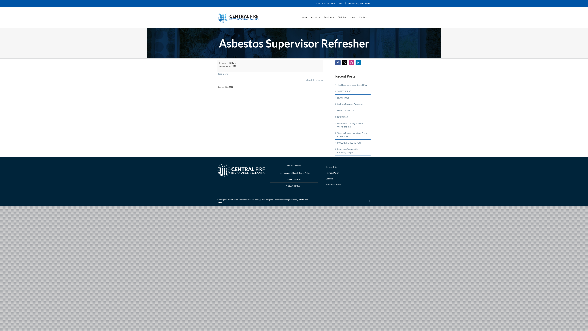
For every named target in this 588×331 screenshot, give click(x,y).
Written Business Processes (350, 104)
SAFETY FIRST (344, 91)
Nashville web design (282, 199)
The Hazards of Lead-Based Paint (352, 85)
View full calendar (314, 80)
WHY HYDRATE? (345, 110)
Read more (222, 73)
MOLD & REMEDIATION (349, 142)
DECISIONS (342, 117)
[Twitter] (344, 62)
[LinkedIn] (358, 62)
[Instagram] (351, 62)
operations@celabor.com (359, 3)
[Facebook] (338, 62)
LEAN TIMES (343, 97)
